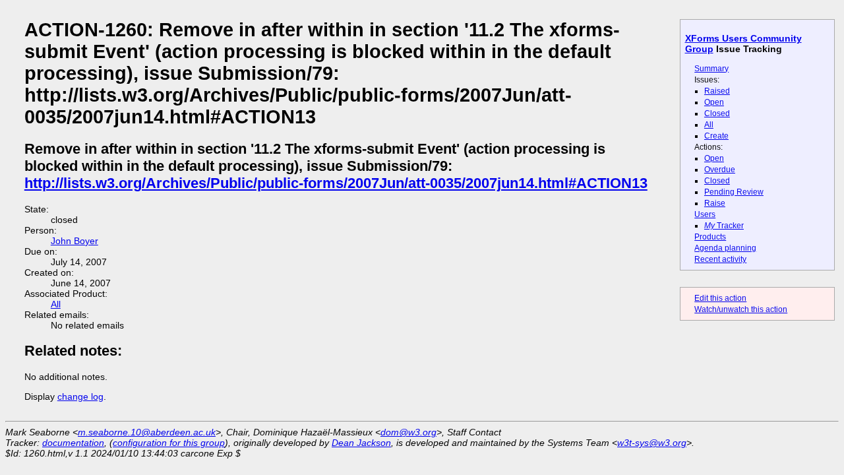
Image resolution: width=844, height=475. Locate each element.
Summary (711, 68)
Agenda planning (725, 248)
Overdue (719, 169)
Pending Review (734, 192)
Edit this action (720, 298)
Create (716, 136)
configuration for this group (169, 442)
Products (710, 236)
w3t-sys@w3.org (651, 442)
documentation (73, 442)
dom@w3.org (408, 432)
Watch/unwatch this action (740, 309)
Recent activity (720, 259)
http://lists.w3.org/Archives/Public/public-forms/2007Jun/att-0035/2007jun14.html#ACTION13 (336, 183)
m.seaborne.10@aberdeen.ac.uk (147, 432)
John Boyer (74, 241)
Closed (717, 113)
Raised (717, 91)
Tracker (724, 225)
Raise (714, 203)
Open (714, 102)
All (708, 124)
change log (80, 396)
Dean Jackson (361, 442)
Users (704, 214)
